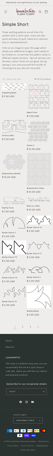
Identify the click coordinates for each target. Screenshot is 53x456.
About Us (10, 347)
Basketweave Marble (11, 173)
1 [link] (15, 327)
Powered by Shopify (28, 441)
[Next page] (38, 327)
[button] (6, 12)
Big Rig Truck (8, 208)
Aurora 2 (30, 145)
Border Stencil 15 (9, 257)
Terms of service (27, 446)
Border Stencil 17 (34, 253)
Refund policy (43, 441)
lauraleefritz (15, 441)
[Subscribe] (43, 391)
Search (9, 341)
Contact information (27, 450)
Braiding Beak (33, 311)
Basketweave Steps (35, 188)
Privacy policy (12, 446)
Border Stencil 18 (9, 278)
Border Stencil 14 (34, 227)
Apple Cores (32, 112)
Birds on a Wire (33, 206)
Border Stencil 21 (9, 301)
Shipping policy (42, 446)
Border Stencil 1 (9, 233)
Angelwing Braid (9, 93)
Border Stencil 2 (34, 277)
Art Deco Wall (8, 135)
